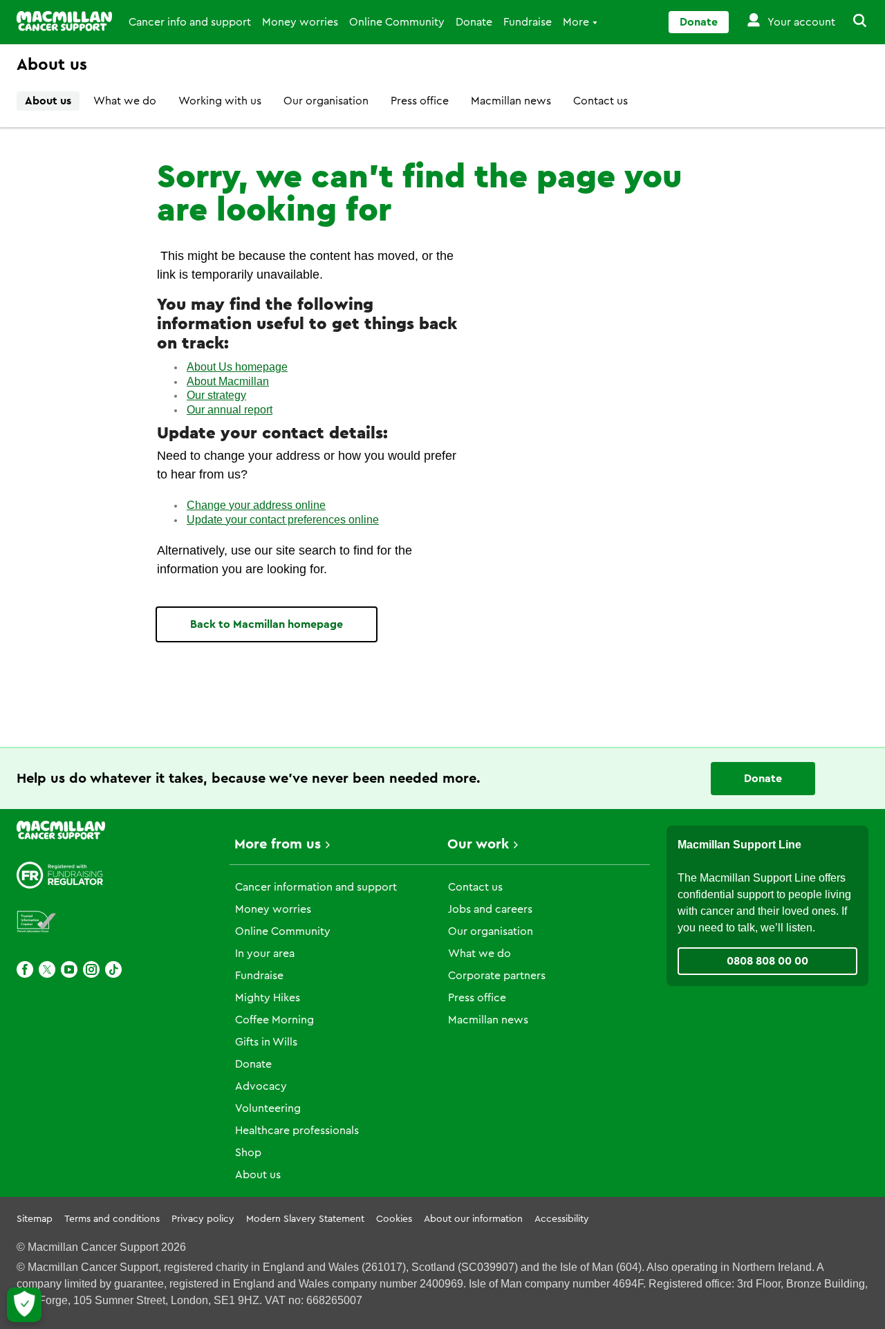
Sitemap (35, 1219)
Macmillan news (511, 100)
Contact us (600, 100)
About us (48, 100)
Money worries (300, 22)
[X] (47, 969)
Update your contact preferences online (283, 520)
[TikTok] (113, 969)
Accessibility (561, 1219)
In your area (265, 953)
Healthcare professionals (297, 1130)
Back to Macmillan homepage (266, 624)
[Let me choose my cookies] (24, 1305)
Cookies (394, 1219)
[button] (851, 22)
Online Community (397, 22)
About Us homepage (237, 367)
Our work (478, 844)
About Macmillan (228, 381)
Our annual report (229, 410)
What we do (124, 100)
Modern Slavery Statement (305, 1219)
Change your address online (256, 505)
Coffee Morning (274, 1019)
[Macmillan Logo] (64, 21)
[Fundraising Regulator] (60, 875)
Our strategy (216, 395)
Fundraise (527, 22)
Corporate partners (497, 975)
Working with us (219, 100)
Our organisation (326, 100)
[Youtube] (69, 969)
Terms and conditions (112, 1219)
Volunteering (268, 1108)
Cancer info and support (190, 22)
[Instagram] (91, 969)
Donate (474, 22)
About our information (473, 1219)
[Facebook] (25, 969)
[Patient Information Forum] (37, 922)
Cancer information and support (316, 887)
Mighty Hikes (267, 997)
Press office (420, 100)
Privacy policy (202, 1219)
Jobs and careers (490, 909)
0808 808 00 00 (767, 961)
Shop (248, 1152)
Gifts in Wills (266, 1042)
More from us (277, 844)
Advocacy (261, 1086)
